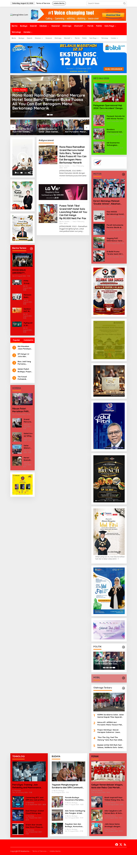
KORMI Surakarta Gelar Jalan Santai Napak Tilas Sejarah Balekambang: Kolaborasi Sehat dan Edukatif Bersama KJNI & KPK (22, 130)
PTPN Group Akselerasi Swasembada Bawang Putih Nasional (28, 282)
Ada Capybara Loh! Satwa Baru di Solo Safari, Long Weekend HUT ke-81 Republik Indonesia (114, 812)
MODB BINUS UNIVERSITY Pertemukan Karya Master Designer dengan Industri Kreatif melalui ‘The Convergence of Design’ (22, 271)
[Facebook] (116, 844)
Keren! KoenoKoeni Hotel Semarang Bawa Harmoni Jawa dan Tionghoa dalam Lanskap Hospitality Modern (28, 458)
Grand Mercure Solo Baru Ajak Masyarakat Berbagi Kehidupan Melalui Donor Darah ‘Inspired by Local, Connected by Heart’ (28, 420)
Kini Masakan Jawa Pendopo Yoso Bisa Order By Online (25, 347)
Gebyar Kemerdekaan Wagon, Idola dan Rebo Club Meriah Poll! (107, 786)
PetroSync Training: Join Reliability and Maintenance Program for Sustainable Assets (29, 786)
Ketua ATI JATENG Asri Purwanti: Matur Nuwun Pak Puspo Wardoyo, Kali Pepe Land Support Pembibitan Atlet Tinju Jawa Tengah (49, 130)
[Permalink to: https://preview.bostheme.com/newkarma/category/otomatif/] (123, 174)
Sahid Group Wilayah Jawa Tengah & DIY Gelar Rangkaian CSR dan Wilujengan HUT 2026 (28, 434)
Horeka (23, 94)
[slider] (21, 172)
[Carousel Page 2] (107, 667)
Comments (28, 340)
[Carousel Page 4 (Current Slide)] (114, 667)
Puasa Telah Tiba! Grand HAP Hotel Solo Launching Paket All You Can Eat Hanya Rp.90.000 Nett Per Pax (48, 103)
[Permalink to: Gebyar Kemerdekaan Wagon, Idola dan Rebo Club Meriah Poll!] (108, 771)
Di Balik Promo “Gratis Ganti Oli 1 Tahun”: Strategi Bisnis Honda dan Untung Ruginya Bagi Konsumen (114, 252)
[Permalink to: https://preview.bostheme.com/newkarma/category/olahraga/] (123, 688)
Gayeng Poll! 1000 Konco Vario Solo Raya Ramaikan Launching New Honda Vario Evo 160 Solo (116, 239)
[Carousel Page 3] (110, 667)
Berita (16, 94)
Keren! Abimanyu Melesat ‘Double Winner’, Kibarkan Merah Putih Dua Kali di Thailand (106, 202)
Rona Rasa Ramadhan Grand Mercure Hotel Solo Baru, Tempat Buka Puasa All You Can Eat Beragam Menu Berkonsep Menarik (72, 154)
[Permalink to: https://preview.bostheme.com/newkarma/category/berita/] (31, 248)
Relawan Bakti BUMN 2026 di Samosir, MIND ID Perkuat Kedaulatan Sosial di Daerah (28, 296)
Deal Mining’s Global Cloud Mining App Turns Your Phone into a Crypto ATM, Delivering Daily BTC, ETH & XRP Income (35, 812)
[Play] (15, 172)
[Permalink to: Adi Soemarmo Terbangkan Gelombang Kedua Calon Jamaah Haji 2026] (99, 147)
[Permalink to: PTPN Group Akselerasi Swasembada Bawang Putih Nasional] (17, 282)
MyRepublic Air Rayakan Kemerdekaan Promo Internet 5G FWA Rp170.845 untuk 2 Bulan (28, 324)
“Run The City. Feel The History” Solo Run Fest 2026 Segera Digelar (109, 738)
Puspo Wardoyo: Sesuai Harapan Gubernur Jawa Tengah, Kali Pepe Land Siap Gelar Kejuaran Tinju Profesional (74, 130)
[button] (124, 3)
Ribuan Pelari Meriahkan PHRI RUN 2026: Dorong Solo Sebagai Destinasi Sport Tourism (22, 410)
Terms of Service (39, 851)
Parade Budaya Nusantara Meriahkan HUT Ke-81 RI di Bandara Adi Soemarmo (74, 798)
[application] (22, 157)
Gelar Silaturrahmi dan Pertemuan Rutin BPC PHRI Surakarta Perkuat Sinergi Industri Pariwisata (28, 446)
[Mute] (29, 172)
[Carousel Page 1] (48, 114)
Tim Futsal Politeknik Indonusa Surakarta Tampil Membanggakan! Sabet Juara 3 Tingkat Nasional (25, 378)
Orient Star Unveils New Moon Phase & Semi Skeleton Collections (34, 826)
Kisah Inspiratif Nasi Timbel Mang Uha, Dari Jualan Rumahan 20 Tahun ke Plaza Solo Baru (114, 798)
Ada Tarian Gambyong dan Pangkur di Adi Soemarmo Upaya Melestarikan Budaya (75, 812)
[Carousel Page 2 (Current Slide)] (51, 114)
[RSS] (125, 844)
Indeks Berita (55, 851)
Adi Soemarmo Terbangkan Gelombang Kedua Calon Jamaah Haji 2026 (115, 144)
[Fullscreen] (31, 172)
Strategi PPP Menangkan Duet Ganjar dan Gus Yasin (108, 662)
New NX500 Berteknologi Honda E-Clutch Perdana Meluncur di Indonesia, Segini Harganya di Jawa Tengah (116, 213)
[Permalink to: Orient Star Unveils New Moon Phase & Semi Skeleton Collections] (18, 829)
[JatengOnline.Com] (19, 14)
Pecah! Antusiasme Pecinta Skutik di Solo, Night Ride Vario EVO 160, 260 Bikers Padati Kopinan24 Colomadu (115, 226)
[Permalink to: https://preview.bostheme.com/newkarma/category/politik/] (123, 647)
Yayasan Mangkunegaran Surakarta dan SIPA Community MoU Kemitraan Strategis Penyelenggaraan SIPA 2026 (68, 786)
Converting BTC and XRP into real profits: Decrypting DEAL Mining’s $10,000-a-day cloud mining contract (35, 798)
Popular (16, 340)
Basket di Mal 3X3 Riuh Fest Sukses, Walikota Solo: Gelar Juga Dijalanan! (110, 746)
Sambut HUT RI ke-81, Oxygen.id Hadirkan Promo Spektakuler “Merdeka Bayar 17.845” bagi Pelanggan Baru (28, 310)
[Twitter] (121, 844)
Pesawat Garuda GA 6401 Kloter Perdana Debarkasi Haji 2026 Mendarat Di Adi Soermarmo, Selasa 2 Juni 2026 (116, 117)
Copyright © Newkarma (19, 851)
